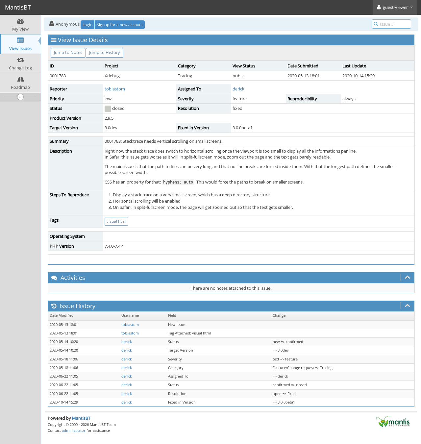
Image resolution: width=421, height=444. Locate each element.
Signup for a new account (120, 24)
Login (87, 24)
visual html (116, 221)
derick (238, 89)
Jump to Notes (68, 52)
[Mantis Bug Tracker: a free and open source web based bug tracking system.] (392, 421)
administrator (74, 430)
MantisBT (81, 418)
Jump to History (104, 52)
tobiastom (115, 89)
